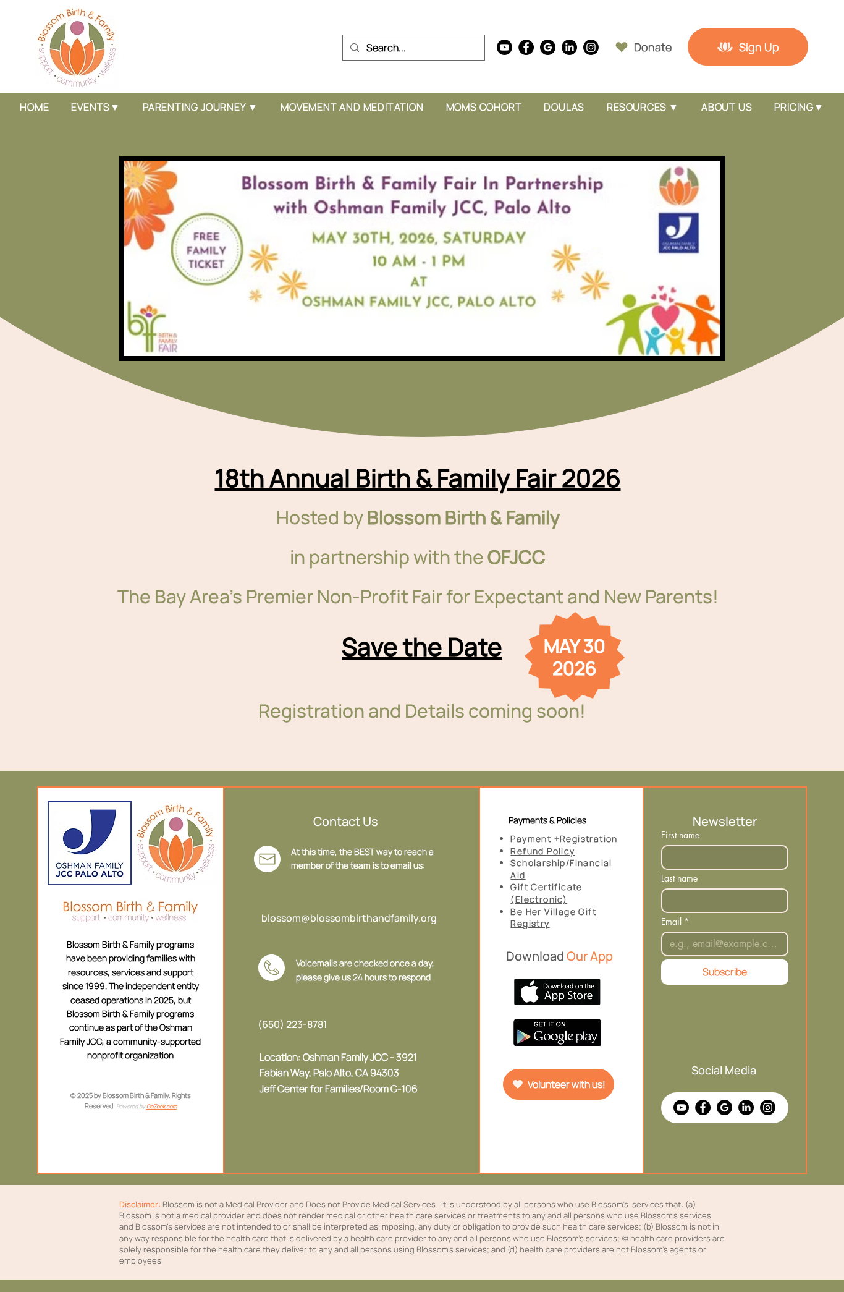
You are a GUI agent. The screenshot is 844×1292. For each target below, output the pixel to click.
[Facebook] (526, 47)
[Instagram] (591, 47)
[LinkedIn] (569, 47)
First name (680, 835)
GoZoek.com (161, 1106)
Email (675, 921)
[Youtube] (504, 47)
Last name (679, 878)
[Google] (547, 47)
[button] (200, 106)
